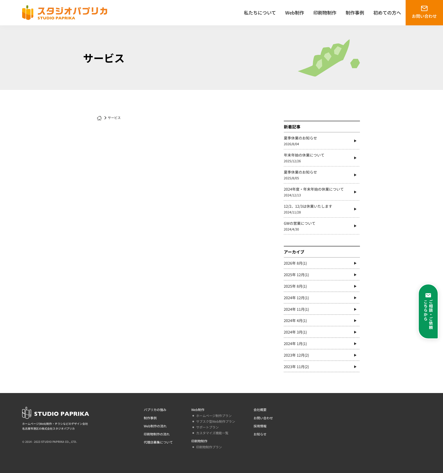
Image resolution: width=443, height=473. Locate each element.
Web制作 (294, 12)
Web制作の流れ (155, 426)
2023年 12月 (296, 355)
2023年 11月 (296, 366)
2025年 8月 (295, 286)
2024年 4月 (295, 320)
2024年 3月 (295, 332)
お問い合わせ (424, 16)
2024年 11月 (296, 309)
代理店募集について (158, 442)
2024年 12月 (296, 297)
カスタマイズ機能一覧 (212, 433)
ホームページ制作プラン (214, 415)
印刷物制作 (324, 12)
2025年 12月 (296, 274)
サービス (114, 117)
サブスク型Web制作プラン (215, 421)
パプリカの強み (155, 409)
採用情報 (260, 426)
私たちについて (260, 12)
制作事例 (355, 12)
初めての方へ (387, 12)
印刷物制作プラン (209, 447)
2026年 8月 (295, 263)
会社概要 (260, 409)
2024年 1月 (295, 343)
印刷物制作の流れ (157, 434)
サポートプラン (207, 427)
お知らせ (260, 434)
